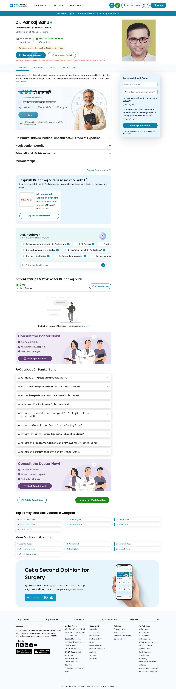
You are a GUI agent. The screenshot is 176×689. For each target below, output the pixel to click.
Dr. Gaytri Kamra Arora (26, 519)
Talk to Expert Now (34, 500)
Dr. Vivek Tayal (122, 524)
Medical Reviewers (97, 648)
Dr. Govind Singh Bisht (26, 524)
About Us (93, 629)
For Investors (94, 635)
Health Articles (69, 67)
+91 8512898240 (134, 5)
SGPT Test (69, 655)
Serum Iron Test (71, 661)
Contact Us (94, 632)
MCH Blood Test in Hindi (75, 632)
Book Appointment (41, 215)
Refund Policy (120, 632)
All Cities (142, 665)
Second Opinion (145, 645)
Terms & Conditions (122, 635)
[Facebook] (17, 645)
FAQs (52, 67)
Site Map (93, 658)
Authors (92, 652)
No (133, 104)
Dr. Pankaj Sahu (122, 519)
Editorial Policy (120, 639)
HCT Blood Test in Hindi (75, 642)
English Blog (144, 655)
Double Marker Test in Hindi (74, 670)
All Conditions (144, 635)
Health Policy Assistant (148, 671)
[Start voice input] (103, 265)
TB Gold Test (70, 645)
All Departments (146, 642)
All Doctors (143, 629)
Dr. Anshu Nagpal (74, 519)
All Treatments (145, 639)
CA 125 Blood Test (72, 648)
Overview (22, 67)
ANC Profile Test (72, 658)
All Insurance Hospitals (148, 668)
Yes (126, 104)
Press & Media (95, 645)
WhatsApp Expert (63, 55)
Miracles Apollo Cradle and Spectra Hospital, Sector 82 (47, 198)
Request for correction (97, 170)
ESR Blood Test (71, 635)
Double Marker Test (73, 639)
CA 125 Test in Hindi (73, 652)
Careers (92, 655)
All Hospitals (144, 632)
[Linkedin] (26, 645)
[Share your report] (23, 265)
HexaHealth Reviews (147, 661)
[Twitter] (22, 645)
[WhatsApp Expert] (117, 5)
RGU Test (68, 665)
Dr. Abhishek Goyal (74, 524)
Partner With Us (95, 639)
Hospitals (38, 67)
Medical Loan (144, 648)
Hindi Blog (143, 658)
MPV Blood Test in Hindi (75, 629)
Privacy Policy (120, 629)
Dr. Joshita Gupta (24, 529)
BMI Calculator (145, 652)
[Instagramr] (31, 645)
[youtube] (35, 645)
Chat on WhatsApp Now (94, 500)
